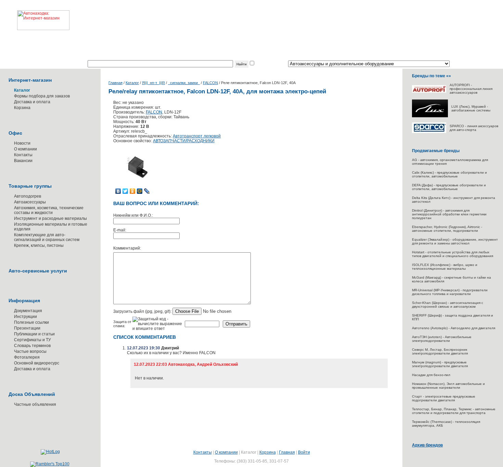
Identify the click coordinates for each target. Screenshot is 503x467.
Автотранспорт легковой (197, 136)
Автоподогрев (27, 196)
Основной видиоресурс (36, 363)
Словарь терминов (32, 345)
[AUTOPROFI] (429, 91)
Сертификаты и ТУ (32, 339)
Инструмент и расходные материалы (50, 218)
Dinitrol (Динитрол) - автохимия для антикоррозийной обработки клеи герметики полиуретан (449, 214)
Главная (115, 83)
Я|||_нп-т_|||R (153, 83)
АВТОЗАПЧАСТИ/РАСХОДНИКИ (184, 140)
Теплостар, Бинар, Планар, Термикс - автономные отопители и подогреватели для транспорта (453, 411)
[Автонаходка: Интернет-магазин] (34, 15)
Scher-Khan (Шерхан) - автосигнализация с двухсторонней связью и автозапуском (447, 304)
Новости (22, 143)
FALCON (210, 83)
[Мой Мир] (139, 191)
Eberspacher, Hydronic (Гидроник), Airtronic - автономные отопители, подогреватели (447, 228)
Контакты (23, 154)
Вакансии (23, 160)
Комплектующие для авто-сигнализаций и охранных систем (46, 237)
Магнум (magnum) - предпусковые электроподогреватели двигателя (440, 364)
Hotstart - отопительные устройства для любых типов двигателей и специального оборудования (452, 254)
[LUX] (430, 116)
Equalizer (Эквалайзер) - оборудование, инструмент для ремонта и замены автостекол (455, 241)
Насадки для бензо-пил (431, 375)
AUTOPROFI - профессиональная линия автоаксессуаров (471, 88)
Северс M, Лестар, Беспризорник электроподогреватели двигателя (440, 351)
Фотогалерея (27, 357)
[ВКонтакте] (118, 191)
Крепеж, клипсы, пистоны (39, 245)
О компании (25, 149)
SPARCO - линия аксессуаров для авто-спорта (474, 128)
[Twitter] (125, 191)
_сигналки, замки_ (184, 83)
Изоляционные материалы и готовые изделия (50, 226)
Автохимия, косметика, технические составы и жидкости (48, 210)
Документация (28, 310)
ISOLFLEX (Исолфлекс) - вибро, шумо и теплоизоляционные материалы (444, 266)
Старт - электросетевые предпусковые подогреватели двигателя (443, 398)
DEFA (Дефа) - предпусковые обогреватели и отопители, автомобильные (449, 187)
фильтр (262, 64)
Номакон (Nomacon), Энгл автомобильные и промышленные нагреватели (448, 385)
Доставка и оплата (32, 101)
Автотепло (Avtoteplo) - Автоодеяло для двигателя (453, 328)
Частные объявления (35, 404)
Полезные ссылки (31, 322)
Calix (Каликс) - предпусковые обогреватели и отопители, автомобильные (449, 174)
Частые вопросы (30, 351)
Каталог (132, 83)
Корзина (22, 107)
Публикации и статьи (34, 334)
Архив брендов (427, 445)
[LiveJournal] (147, 191)
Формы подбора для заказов (42, 96)
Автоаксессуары (30, 202)
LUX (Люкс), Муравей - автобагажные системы (470, 108)
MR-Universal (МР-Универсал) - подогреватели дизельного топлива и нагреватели (450, 292)
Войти (304, 452)
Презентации (27, 328)
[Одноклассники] (132, 191)
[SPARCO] (429, 132)
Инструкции (25, 316)
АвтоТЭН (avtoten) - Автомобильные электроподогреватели (442, 339)
